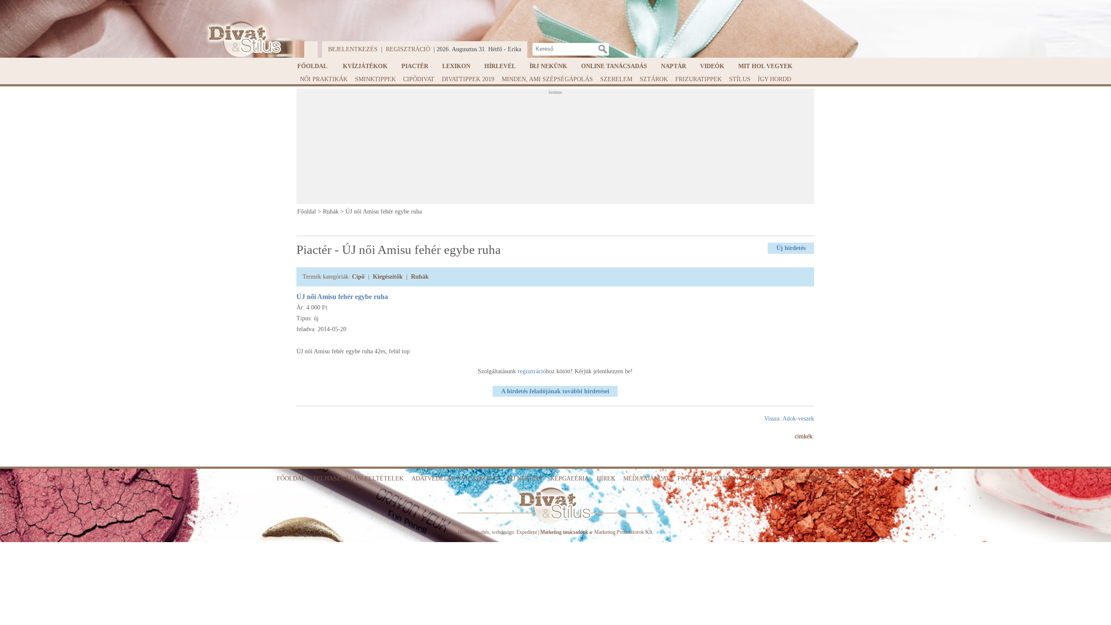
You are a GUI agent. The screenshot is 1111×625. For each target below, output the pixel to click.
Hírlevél (500, 66)
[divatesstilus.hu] (242, 39)
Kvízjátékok (365, 66)
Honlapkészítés (473, 532)
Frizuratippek (698, 79)
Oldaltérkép (806, 478)
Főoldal (312, 66)
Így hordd (774, 79)
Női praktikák (324, 79)
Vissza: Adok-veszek (789, 418)
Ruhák (331, 211)
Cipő (358, 276)
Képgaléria (569, 478)
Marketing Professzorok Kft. (624, 532)
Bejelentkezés (353, 49)
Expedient (526, 532)
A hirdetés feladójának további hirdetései (555, 391)
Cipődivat (418, 79)
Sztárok (654, 79)
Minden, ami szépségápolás (547, 79)
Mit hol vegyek (765, 66)
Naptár (673, 66)
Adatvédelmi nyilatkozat (455, 478)
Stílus (739, 79)
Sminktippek (375, 79)
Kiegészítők (388, 276)
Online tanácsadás (614, 66)
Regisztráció (408, 49)
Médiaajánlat (646, 478)
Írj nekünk (548, 66)
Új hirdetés (790, 248)
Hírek (606, 478)
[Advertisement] (555, 149)
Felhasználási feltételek (358, 478)
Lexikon (456, 66)
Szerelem (616, 79)
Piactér (414, 66)
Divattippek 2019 (468, 79)
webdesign (503, 532)
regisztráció (532, 371)
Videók (712, 66)
